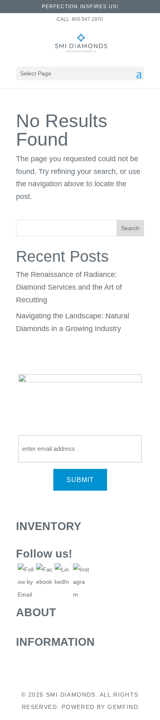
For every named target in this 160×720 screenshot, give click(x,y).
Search (130, 228)
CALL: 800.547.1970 (80, 19)
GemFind (122, 707)
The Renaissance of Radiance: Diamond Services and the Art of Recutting (69, 287)
